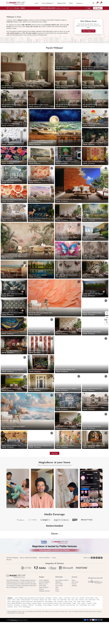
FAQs (56, 587)
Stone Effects (60, 601)
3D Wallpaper (48, 598)
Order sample (42, 585)
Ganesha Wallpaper (67, 603)
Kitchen (94, 603)
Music (98, 599)
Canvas (57, 591)
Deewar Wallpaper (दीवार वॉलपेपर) (14, 603)
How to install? (59, 585)
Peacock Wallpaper (27, 603)
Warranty (8, 560)
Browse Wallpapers (47, 3)
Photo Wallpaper (26, 607)
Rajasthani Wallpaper (37, 603)
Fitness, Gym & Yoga (70, 605)
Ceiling (54, 599)
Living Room (89, 603)
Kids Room (55, 598)
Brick (46, 599)
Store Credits (75, 582)
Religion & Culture (16, 601)
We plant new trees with (95, 578)
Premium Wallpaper (44, 580)
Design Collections (43, 587)
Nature (96, 598)
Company (79, 3)
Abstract (9, 599)
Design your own (43, 584)
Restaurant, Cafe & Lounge (27, 601)
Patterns (9, 601)
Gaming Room (17, 605)
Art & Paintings (67, 598)
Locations (41, 589)
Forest (72, 599)
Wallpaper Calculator (44, 591)
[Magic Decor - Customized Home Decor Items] (15, 3)
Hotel (86, 599)
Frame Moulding (83, 605)
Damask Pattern (63, 599)
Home (36, 3)
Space (55, 601)
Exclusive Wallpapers (44, 582)
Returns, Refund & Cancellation (28, 558)
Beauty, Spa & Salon (25, 599)
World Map (81, 598)
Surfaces (70, 601)
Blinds (71, 3)
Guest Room (31, 605)
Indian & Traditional (89, 598)
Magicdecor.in (14, 620)
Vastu (77, 598)
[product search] (93, 3)
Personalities (56, 605)
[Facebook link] (99, 558)
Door (77, 605)
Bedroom (83, 603)
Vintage (78, 601)
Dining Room (24, 605)
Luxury (89, 605)
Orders (73, 580)
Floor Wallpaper (38, 605)
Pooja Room (10, 605)
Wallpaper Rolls (61, 3)
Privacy (54, 558)
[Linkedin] (97, 558)
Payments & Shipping (12, 558)
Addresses (74, 585)
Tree (32, 599)
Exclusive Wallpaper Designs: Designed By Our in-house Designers (29, 598)
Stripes (65, 601)
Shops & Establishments (39, 601)
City (58, 599)
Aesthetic (61, 598)
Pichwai (15, 607)
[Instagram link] (94, 558)
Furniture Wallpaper (47, 605)
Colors (57, 589)
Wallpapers (10, 598)
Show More (54, 453)
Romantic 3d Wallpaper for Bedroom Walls (52, 603)
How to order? (59, 584)
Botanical (42, 599)
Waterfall (88, 601)
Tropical (73, 598)
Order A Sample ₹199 (88, 31)
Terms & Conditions (44, 558)
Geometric (81, 599)
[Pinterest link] (101, 558)
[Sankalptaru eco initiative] (95, 581)
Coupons (74, 584)
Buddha (74, 603)
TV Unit (20, 607)
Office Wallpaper (49, 601)
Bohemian (36, 599)
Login (88, 8)
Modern (93, 605)
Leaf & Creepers (92, 599)
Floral (69, 599)
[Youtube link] (92, 558)
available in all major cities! (54, 8)
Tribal (74, 601)
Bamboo (18, 599)
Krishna (78, 603)
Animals (13, 599)
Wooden (83, 601)
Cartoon (50, 599)
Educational (62, 605)
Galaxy (76, 599)
